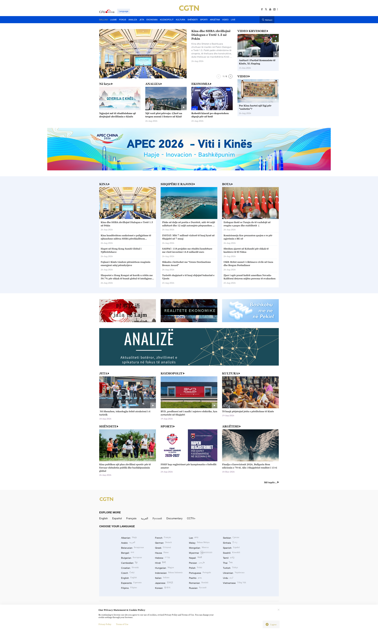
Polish (195, 567)
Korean (162, 587)
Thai (228, 562)
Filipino (129, 587)
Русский (157, 518)
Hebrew (162, 557)
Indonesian (169, 572)
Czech (128, 572)
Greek (163, 547)
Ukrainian (233, 572)
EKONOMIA (200, 84)
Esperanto (131, 582)
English (103, 518)
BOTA (226, 184)
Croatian (130, 567)
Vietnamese (234, 582)
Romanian (198, 582)
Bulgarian (131, 557)
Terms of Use (122, 624)
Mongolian (199, 547)
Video (242, 76)
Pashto (195, 577)
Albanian (129, 537)
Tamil (228, 557)
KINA (103, 184)
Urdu (228, 577)
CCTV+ (191, 518)
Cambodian (129, 562)
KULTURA (230, 373)
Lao (193, 537)
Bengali (127, 552)
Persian (197, 562)
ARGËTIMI (230, 426)
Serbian (231, 537)
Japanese (164, 582)
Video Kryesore (251, 31)
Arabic (128, 542)
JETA (103, 373)
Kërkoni (268, 20)
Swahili (231, 552)
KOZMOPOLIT (172, 373)
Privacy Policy (104, 624)
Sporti (167, 426)
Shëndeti (107, 426)
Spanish (231, 547)
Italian (162, 577)
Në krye (105, 84)
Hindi (160, 562)
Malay (199, 542)
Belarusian (132, 547)
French (163, 537)
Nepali (195, 557)
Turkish (230, 567)
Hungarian (164, 567)
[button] (219, 76)
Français (131, 518)
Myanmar (200, 552)
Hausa (161, 552)
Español (117, 518)
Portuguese (200, 572)
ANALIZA (152, 84)
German (163, 542)
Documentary (174, 518)
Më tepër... (270, 482)
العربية (144, 518)
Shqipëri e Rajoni (177, 184)
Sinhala (230, 542)
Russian (197, 587)
